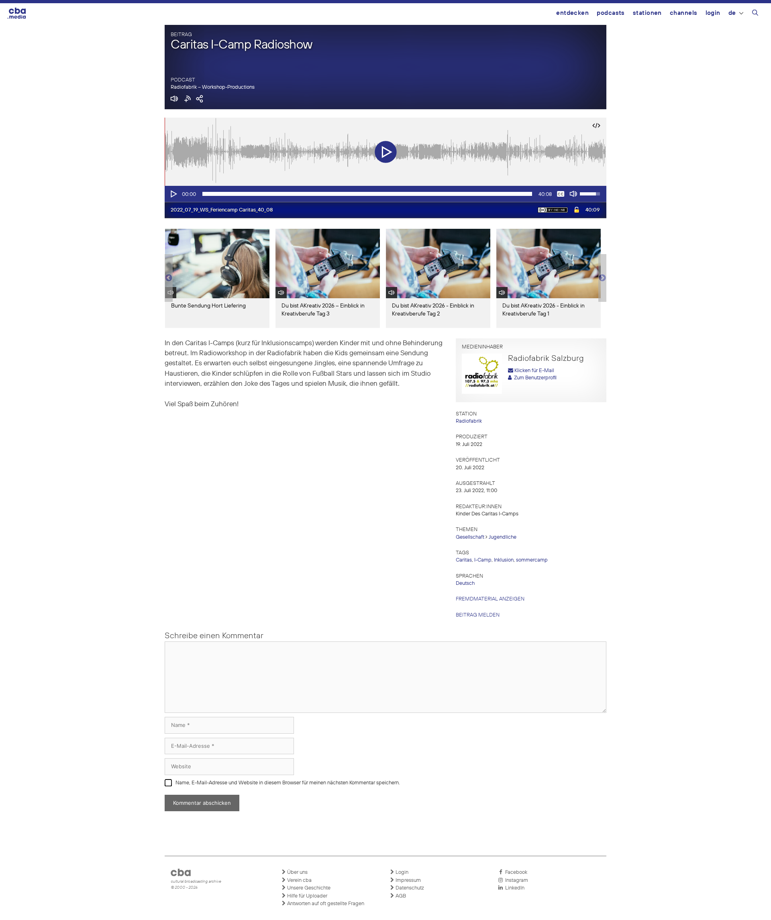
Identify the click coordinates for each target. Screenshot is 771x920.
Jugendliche (502, 537)
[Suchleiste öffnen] (755, 14)
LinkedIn (513, 888)
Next (602, 278)
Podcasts (611, 13)
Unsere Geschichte (308, 888)
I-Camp (483, 560)
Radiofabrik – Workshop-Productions (213, 87)
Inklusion (504, 560)
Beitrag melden (478, 615)
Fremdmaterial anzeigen (490, 599)
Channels (684, 13)
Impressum (407, 880)
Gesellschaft (470, 537)
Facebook (515, 872)
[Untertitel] (561, 194)
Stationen (647, 13)
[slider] (367, 194)
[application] (385, 194)
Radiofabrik (469, 421)
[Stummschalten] (573, 194)
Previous (169, 278)
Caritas (464, 560)
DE (732, 13)
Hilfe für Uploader (306, 896)
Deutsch (465, 583)
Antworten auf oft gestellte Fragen (325, 903)
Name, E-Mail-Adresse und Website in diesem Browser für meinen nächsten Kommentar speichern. (287, 783)
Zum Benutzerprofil (534, 378)
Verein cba (299, 880)
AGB (400, 896)
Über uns (297, 872)
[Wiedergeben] (173, 194)
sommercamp (532, 560)
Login (713, 13)
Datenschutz (409, 888)
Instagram (515, 880)
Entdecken (572, 13)
